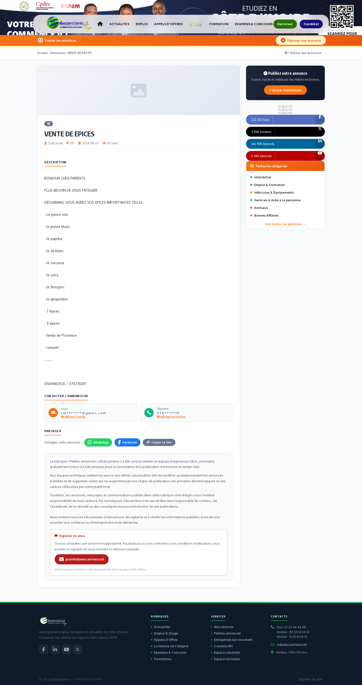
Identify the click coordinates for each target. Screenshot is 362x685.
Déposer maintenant (285, 90)
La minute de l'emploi (171, 646)
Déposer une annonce (304, 40)
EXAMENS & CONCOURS (254, 24)
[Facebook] (43, 649)
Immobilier (262, 177)
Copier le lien (161, 442)
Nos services (223, 627)
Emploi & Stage (166, 633)
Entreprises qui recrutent (233, 640)
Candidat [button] (311, 24)
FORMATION (219, 24)
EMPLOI (142, 24)
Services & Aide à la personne (277, 200)
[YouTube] (66, 649)
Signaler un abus (310, 679)
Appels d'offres (166, 640)
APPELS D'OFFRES (168, 24)
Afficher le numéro (172, 416)
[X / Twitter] (77, 649)
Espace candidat (227, 652)
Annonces (57, 53)
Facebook (129, 442)
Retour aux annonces (306, 53)
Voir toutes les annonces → (285, 224)
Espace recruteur (227, 659)
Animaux (261, 208)
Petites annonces (227, 633)
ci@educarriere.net (292, 645)
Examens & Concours (170, 652)
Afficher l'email (74, 416)
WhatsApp (101, 442)
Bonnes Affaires (266, 215)
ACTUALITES (119, 24)
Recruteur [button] (285, 24)
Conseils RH (223, 646)
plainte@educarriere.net (85, 559)
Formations (162, 659)
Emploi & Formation (269, 185)
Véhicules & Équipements (274, 192)
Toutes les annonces (60, 40)
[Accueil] (100, 24)
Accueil (42, 53)
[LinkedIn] (54, 649)
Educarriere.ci (60, 679)
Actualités (162, 627)
